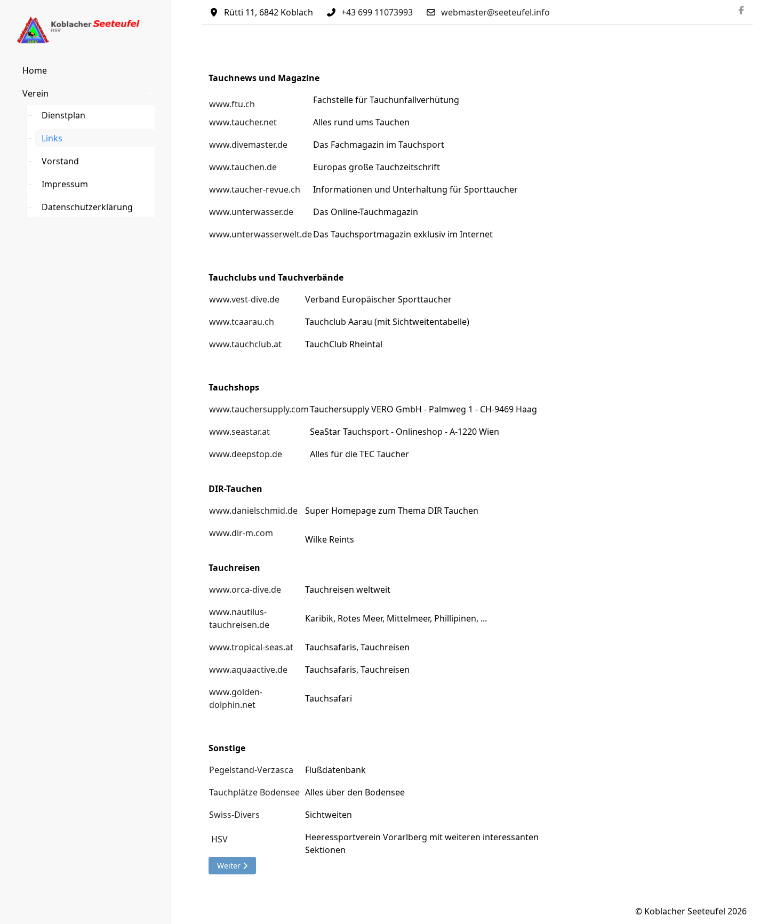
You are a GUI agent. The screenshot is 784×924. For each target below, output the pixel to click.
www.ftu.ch (232, 104)
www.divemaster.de (248, 144)
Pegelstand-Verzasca (251, 770)
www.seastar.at (239, 431)
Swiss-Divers (234, 815)
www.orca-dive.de (245, 589)
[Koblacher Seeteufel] (85, 30)
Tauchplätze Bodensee (254, 792)
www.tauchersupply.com (259, 409)
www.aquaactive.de (248, 669)
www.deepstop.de (245, 454)
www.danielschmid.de (253, 510)
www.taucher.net (243, 122)
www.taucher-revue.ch (254, 189)
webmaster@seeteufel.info (495, 12)
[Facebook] (741, 10)
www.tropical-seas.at (251, 647)
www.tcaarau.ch (241, 322)
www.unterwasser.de (251, 212)
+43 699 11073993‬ (377, 12)
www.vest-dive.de (244, 299)
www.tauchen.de (243, 167)
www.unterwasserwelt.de (260, 234)
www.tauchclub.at (245, 344)
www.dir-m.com (241, 533)
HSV (219, 839)
